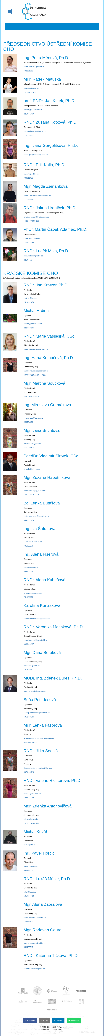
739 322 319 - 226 (31, 495)
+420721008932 (31, 742)
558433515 (28, 947)
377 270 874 (29, 447)
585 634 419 (29, 896)
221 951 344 (29, 260)
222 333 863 (29, 328)
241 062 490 (29, 302)
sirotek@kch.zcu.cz (32, 469)
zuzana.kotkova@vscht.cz (35, 131)
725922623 (28, 921)
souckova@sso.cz (31, 396)
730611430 (28, 178)
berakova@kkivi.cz (32, 666)
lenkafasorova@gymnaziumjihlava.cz (39, 738)
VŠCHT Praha (58, 1027)
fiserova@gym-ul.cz (32, 567)
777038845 (28, 199)
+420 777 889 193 (31, 221)
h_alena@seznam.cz (33, 593)
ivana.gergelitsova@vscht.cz (36, 154)
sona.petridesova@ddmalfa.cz (37, 713)
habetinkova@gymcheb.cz (35, 490)
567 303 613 (29, 772)
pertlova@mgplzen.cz (33, 443)
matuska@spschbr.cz (33, 88)
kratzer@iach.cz (30, 298)
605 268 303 (29, 717)
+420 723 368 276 (31, 823)
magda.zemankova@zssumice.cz (38, 195)
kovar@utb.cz (29, 845)
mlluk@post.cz (30, 892)
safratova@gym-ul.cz (33, 542)
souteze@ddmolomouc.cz (35, 917)
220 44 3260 (29, 242)
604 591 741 (29, 571)
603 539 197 (29, 644)
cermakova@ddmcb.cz (33, 418)
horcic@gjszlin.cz (31, 866)
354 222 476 (29, 520)
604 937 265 (29, 798)
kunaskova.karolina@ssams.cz (37, 618)
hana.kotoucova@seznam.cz (36, 371)
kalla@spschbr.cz (31, 174)
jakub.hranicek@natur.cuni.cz (36, 217)
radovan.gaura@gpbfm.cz (35, 943)
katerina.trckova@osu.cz (34, 969)
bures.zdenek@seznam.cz (35, 691)
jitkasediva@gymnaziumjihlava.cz (38, 768)
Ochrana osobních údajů (52, 1030)
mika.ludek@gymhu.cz (33, 256)
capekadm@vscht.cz (32, 238)
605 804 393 (29, 870)
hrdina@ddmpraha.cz (33, 324)
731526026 (28, 597)
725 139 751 (29, 135)
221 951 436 (29, 114)
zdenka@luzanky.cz (32, 819)
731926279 (28, 546)
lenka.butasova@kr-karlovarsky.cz (38, 516)
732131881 (28, 71)
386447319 (28, 422)
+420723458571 (31, 92)
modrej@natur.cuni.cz (33, 110)
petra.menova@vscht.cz (34, 67)
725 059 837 (29, 670)
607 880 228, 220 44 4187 (35, 375)
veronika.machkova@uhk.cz (36, 640)
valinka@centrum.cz (32, 793)
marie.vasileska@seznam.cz (36, 349)
